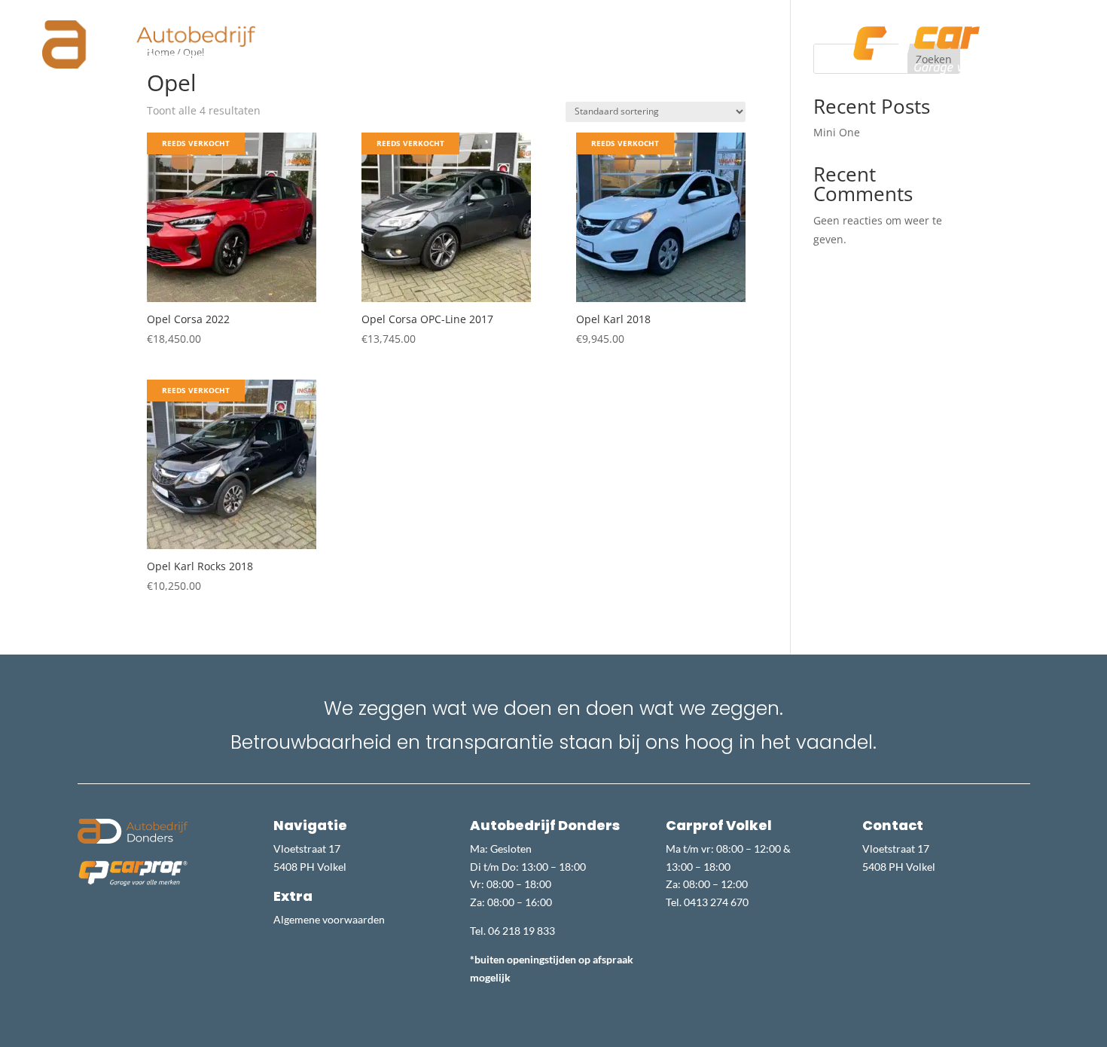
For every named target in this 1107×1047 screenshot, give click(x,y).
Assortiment (474, 41)
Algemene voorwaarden (329, 919)
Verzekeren (685, 41)
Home (352, 41)
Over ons (405, 41)
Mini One (836, 132)
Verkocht (543, 41)
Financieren (611, 41)
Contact (750, 41)
